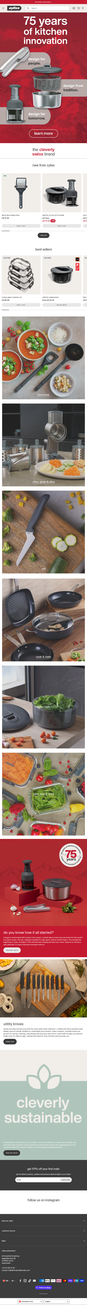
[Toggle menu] (3, 8)
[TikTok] (29, 1280)
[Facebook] (20, 1280)
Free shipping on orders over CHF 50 (42, 2)
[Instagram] (25, 1280)
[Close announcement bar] (84, 1)
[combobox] (30, 1301)
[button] (47, 8)
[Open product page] (61, 192)
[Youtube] (34, 1280)
